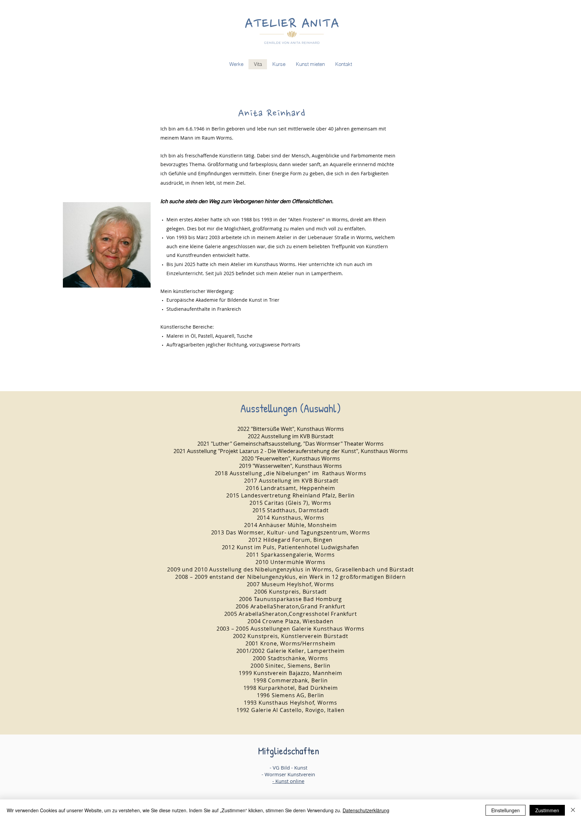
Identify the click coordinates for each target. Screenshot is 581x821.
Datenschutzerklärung (366, 810)
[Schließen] (573, 810)
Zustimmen (547, 810)
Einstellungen (505, 810)
